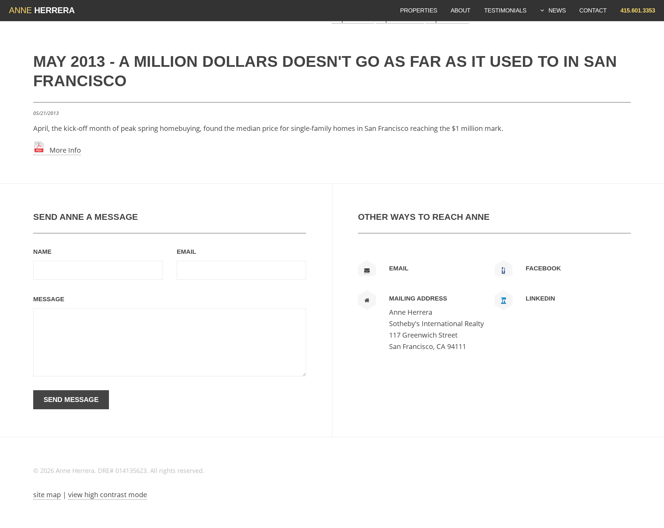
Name (42, 251)
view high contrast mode (107, 494)
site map (47, 494)
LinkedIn (540, 298)
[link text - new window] (503, 270)
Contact (593, 10)
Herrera (42, 10)
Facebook (543, 268)
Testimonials (505, 10)
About (460, 10)
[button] (637, 10)
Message (48, 299)
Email (186, 251)
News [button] (557, 10)
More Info (62, 150)
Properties (418, 10)
